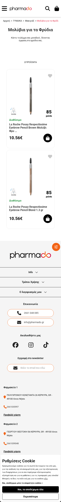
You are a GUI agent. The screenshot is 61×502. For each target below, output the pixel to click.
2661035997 (13, 407)
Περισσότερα (30, 496)
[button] (4, 8)
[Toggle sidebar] (56, 247)
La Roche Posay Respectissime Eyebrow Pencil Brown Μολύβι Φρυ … (28, 127)
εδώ (46, 479)
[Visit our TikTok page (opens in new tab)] (46, 345)
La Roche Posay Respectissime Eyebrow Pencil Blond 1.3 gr (28, 208)
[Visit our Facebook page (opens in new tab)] (15, 345)
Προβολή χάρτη (12, 414)
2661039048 (13, 443)
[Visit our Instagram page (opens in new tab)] (31, 345)
